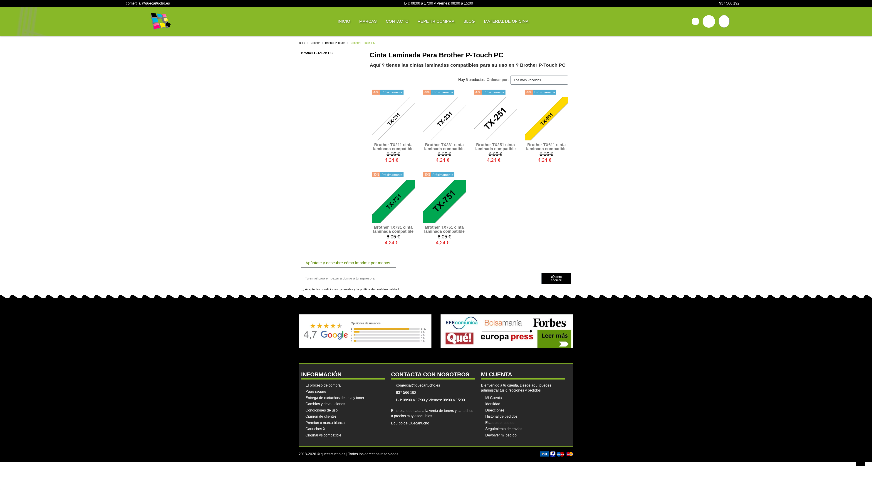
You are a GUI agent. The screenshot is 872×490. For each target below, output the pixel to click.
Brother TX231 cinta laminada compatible (444, 146)
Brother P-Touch (335, 42)
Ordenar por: (498, 80)
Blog (469, 21)
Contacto (397, 21)
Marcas (368, 21)
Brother (315, 42)
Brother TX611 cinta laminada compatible (546, 146)
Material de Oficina (506, 21)
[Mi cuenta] (709, 21)
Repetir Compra (436, 21)
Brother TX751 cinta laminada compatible (444, 229)
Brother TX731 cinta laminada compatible (393, 229)
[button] (695, 21)
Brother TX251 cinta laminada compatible (495, 146)
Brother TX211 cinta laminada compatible (393, 146)
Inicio (344, 21)
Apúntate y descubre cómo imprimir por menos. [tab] (348, 263)
